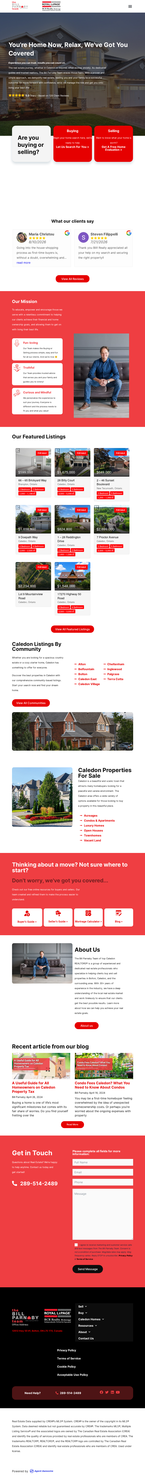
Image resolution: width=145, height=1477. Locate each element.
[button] (130, 6)
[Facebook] (101, 1392)
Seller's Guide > (58, 921)
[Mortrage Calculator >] (88, 913)
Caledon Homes (89, 1319)
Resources (85, 1325)
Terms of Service (84, 1259)
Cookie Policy (66, 1366)
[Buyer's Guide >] (27, 913)
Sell (80, 1306)
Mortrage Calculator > (88, 921)
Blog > (119, 921)
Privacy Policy (126, 1255)
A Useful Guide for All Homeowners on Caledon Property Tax (33, 1087)
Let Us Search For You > (72, 147)
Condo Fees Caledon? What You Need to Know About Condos (102, 1085)
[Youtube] (118, 1392)
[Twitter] (107, 1392)
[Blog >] (118, 913)
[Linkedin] (112, 1392)
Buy (81, 1313)
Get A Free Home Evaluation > (114, 148)
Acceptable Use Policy (72, 1374)
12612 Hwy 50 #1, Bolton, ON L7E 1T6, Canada (37, 1330)
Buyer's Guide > (27, 921)
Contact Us (86, 1338)
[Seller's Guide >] (58, 913)
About (82, 1332)
